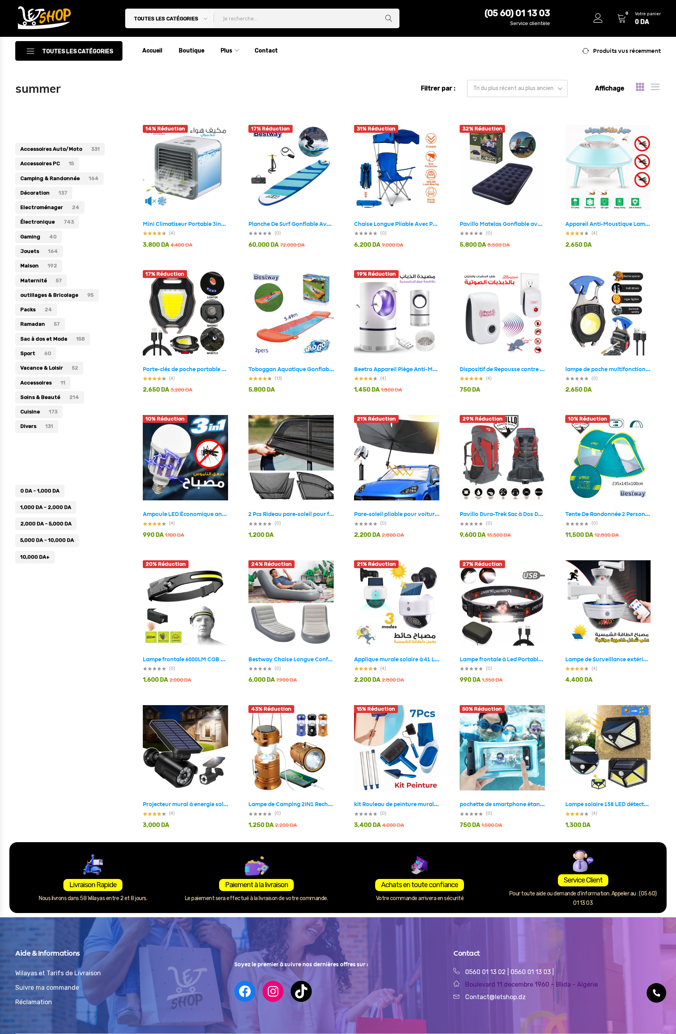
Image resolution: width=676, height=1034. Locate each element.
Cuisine (39, 412)
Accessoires (42, 383)
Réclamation (33, 1002)
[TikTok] (301, 991)
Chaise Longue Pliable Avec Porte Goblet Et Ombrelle (396, 224)
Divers (36, 426)
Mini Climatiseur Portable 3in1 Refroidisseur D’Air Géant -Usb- (185, 224)
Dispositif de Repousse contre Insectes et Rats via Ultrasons (502, 369)
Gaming (38, 237)
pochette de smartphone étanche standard (502, 804)
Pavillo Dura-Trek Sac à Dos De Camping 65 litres (502, 514)
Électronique (47, 222)
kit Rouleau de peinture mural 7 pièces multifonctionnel (396, 804)
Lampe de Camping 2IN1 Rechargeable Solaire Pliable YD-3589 (291, 804)
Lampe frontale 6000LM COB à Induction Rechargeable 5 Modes (185, 659)
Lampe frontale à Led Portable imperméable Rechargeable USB (502, 659)
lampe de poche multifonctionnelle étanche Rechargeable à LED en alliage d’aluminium (608, 369)
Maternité (41, 280)
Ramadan (40, 324)
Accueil (152, 50)
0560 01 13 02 (485, 972)
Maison (38, 266)
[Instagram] (273, 991)
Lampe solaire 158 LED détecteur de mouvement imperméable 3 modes (608, 804)
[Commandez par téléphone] (656, 993)
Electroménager (49, 207)
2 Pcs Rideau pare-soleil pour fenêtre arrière (291, 514)
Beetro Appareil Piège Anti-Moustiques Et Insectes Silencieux (396, 369)
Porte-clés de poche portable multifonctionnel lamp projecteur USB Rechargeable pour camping (185, 369)
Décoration (43, 193)
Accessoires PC (47, 163)
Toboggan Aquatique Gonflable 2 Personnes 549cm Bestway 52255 (291, 369)
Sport (35, 353)
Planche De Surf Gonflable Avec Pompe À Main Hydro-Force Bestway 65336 (291, 224)
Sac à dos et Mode (52, 339)
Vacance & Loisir (49, 368)
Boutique (191, 50)
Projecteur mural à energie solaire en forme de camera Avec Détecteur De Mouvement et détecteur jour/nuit (185, 804)
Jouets (39, 251)
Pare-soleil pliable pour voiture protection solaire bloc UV (396, 514)
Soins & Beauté (49, 397)
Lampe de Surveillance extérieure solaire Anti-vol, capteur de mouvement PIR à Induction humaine (608, 659)
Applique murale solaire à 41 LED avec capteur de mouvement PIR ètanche (396, 659)
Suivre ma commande (47, 987)
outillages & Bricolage (56, 295)
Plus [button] (226, 50)
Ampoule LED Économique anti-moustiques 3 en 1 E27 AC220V (185, 514)
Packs (36, 309)
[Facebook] (244, 991)
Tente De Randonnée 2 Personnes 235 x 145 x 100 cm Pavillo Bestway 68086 (608, 514)
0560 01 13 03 (531, 972)
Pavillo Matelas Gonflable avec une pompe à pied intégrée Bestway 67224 (502, 224)
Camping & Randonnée (59, 178)
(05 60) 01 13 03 (517, 13)
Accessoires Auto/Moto (60, 149)
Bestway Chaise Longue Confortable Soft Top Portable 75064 (291, 659)
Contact (266, 50)
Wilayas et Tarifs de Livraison (58, 973)
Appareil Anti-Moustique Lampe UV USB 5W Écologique (608, 224)
